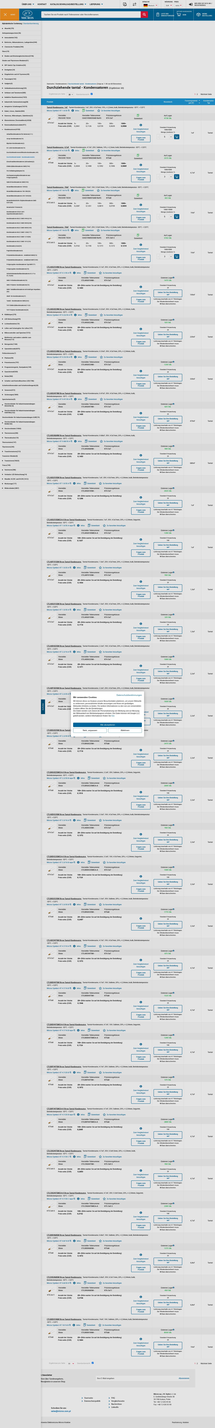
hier (112, 716)
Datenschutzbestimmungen (129, 695)
